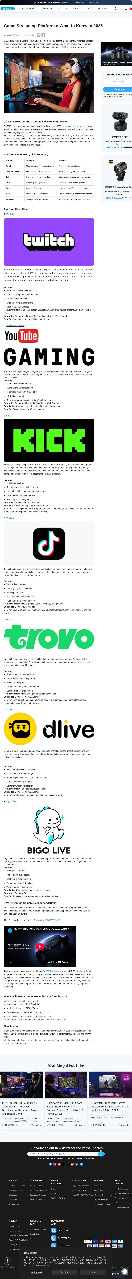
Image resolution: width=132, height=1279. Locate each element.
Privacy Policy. (118, 1267)
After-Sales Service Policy (19, 1235)
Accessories (14, 1204)
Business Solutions (38, 1200)
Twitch (10, 214)
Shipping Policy (15, 1226)
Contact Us (119, 1198)
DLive (9, 709)
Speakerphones (15, 1190)
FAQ (116, 1203)
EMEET (5, 1267)
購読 (101, 1154)
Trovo (9, 619)
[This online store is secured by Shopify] (88, 1241)
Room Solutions (36, 1186)
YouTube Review (58, 1198)
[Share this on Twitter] (39, 35)
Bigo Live (11, 801)
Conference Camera (17, 1186)
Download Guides (122, 1207)
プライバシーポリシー (39, 1265)
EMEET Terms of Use (70, 1158)
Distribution (34, 1234)
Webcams (13, 1195)
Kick (8, 415)
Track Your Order (122, 1189)
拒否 (93, 1272)
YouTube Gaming (15, 325)
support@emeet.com (81, 1186)
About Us (97, 1186)
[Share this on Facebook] (43, 35)
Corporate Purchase (102, 1204)
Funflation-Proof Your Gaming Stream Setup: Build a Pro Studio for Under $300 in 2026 (110, 1107)
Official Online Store (38, 1229)
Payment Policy (15, 1231)
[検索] (116, 9)
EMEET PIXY (53, 920)
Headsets (13, 1200)
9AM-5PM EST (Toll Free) (82, 1195)
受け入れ (65, 1272)
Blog (53, 1189)
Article (53, 1193)
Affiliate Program (100, 1190)
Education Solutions (38, 1195)
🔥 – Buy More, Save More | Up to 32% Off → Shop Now (66, 2)
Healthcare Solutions (38, 1190)
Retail (32, 1239)
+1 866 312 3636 (79, 1190)
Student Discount (101, 1200)
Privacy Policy (117, 97)
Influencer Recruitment (103, 1195)
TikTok (10, 518)
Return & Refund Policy (18, 1240)
